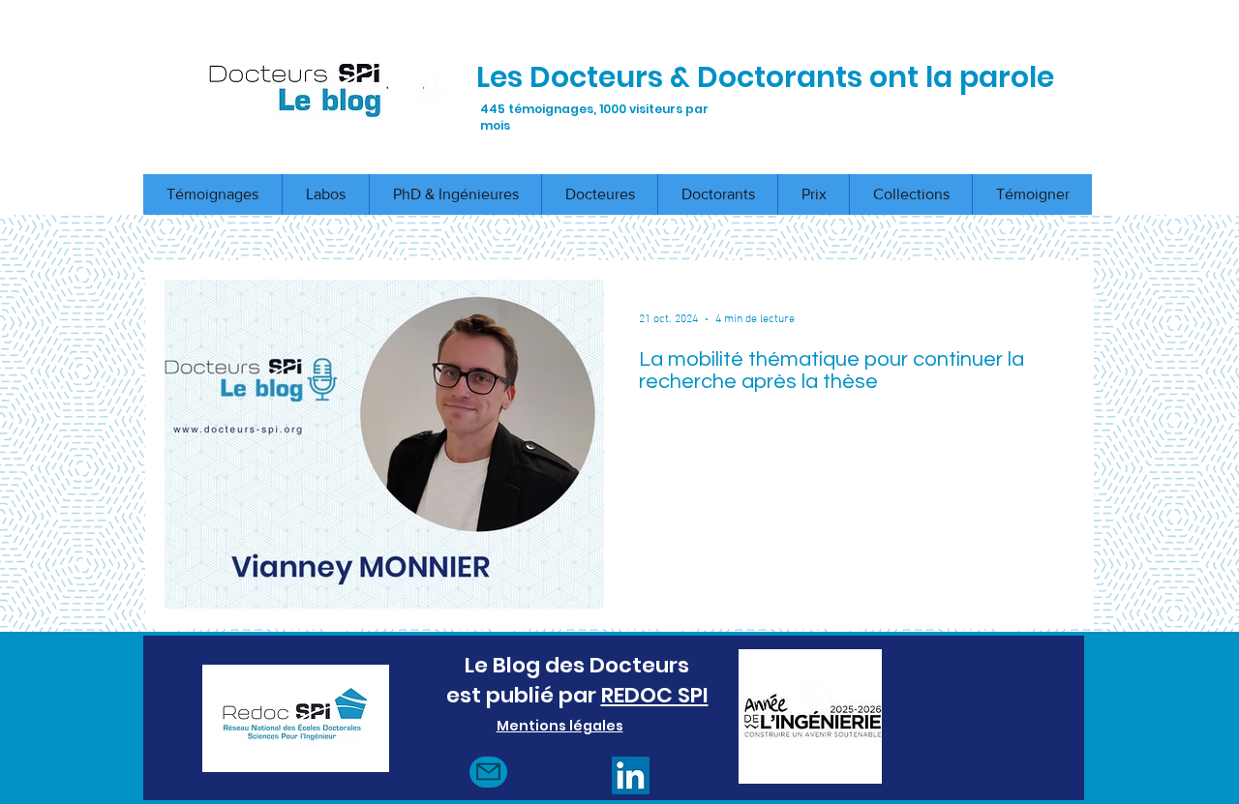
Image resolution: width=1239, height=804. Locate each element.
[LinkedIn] (631, 775)
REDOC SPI (655, 695)
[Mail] (488, 772)
